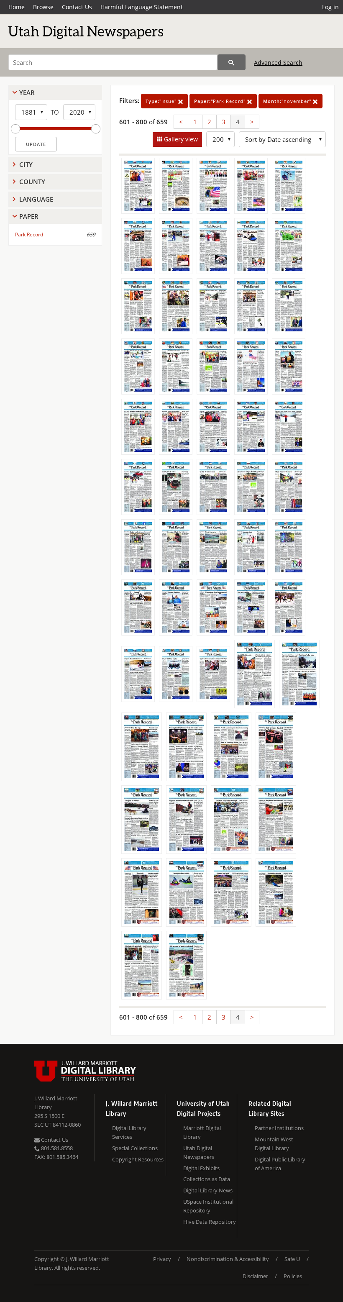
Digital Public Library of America (280, 1164)
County (32, 181)
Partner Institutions (279, 1128)
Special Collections (135, 1148)
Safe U (292, 1259)
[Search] (232, 62)
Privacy (162, 1259)
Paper (28, 216)
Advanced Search (278, 63)
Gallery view (180, 139)
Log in (330, 7)
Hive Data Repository (209, 1221)
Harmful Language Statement (141, 7)
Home (16, 7)
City (26, 164)
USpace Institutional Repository (208, 1206)
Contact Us (77, 7)
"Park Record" (220, 101)
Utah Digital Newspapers (198, 1152)
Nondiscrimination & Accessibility (228, 1259)
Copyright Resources (138, 1159)
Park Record (29, 234)
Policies (293, 1276)
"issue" (162, 101)
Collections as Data (206, 1179)
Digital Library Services (129, 1132)
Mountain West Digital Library (274, 1143)
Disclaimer (255, 1276)
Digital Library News (208, 1190)
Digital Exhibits (201, 1168)
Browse (43, 7)
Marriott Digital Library (202, 1132)
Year (27, 92)
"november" (288, 101)
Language (36, 199)
